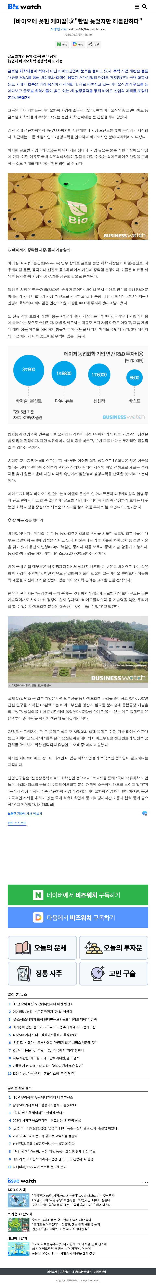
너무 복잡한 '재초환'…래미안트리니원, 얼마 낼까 (46, 1057)
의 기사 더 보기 (25, 813)
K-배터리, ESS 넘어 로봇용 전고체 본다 (39, 1166)
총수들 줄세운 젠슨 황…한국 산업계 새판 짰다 (61, 1220)
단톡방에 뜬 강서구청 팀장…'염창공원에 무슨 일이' (48, 1065)
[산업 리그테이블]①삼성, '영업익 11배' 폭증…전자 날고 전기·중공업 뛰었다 (65, 1128)
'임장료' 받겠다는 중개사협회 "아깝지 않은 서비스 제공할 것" (54, 1042)
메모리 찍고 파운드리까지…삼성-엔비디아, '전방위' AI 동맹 (53, 1159)
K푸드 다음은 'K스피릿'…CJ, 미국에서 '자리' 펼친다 (48, 1050)
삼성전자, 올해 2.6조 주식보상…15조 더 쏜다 (44, 1143)
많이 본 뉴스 (17, 994)
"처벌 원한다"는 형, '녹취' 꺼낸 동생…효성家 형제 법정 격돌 (54, 1151)
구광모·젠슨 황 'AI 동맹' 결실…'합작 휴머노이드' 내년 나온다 (71, 1205)
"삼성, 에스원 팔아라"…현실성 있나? (38, 1112)
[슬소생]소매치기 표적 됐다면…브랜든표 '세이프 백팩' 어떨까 (55, 1019)
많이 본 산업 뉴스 (19, 1087)
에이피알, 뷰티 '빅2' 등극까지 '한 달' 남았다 (42, 1011)
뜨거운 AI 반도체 (20, 1213)
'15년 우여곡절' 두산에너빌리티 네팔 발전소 (43, 1003)
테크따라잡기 (17, 1238)
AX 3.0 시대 (17, 1189)
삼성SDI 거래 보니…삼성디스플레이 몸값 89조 (45, 1034)
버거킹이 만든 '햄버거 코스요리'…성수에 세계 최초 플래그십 (54, 1027)
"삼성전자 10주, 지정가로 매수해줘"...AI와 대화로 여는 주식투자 (73, 1195)
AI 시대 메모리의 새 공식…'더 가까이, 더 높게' (62, 1248)
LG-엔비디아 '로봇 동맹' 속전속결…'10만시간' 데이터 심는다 (71, 1200)
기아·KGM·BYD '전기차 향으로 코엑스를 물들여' (45, 1135)
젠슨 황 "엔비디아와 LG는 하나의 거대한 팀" (60, 1229)
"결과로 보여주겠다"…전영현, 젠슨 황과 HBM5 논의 (66, 1224)
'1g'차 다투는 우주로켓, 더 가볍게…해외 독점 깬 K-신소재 (69, 1244)
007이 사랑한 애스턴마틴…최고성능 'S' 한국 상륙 (47, 1120)
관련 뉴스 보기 (17, 823)
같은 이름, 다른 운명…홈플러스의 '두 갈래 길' (44, 1073)
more (144, 1182)
